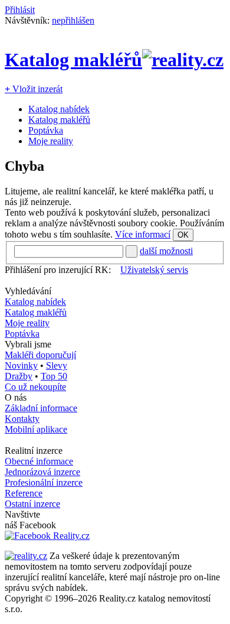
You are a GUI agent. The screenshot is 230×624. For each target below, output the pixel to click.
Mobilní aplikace (36, 429)
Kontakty (22, 419)
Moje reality (50, 141)
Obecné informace (39, 461)
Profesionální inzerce (44, 482)
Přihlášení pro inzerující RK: (58, 270)
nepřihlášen (73, 20)
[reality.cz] (26, 556)
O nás (16, 397)
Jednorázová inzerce (42, 472)
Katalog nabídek (59, 109)
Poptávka (45, 130)
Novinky (21, 365)
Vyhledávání (28, 291)
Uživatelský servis (154, 270)
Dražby (18, 376)
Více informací (142, 234)
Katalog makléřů (73, 59)
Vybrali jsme (28, 344)
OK (183, 234)
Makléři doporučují (40, 355)
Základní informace (41, 408)
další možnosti (166, 251)
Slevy (56, 365)
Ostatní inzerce (32, 504)
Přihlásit (20, 10)
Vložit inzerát (34, 89)
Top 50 (54, 376)
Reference (23, 493)
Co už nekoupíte (35, 387)
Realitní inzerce (34, 451)
